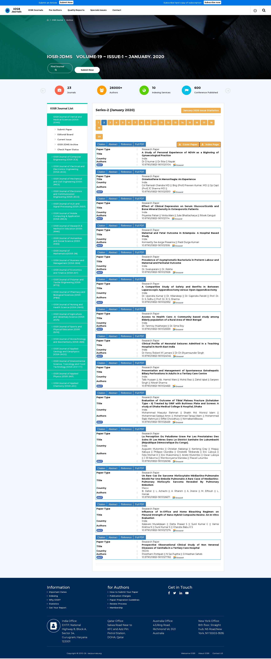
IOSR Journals (35, 10)
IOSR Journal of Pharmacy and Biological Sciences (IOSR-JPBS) (69, 295)
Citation (101, 144)
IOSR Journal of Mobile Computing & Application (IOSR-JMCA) (66, 216)
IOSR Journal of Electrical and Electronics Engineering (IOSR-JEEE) (68, 169)
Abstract (113, 144)
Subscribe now (212, 2)
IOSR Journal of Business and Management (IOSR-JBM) (68, 261)
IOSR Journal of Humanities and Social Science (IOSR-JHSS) (67, 241)
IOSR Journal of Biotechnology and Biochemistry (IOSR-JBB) (69, 340)
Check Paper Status (68, 149)
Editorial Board (65, 134)
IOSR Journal (57, 20)
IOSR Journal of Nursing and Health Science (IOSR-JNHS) (68, 306)
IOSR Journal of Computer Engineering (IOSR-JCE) (67, 158)
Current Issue (64, 139)
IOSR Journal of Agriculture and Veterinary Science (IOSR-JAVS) (69, 317)
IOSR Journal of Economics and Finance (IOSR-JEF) (67, 271)
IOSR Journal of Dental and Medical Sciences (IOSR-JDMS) (67, 119)
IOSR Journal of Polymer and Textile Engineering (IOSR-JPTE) (68, 282)
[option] (135, 2)
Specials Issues (98, 10)
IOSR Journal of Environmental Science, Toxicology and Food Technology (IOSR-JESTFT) (69, 364)
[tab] (158, 112)
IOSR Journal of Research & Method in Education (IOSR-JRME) (68, 229)
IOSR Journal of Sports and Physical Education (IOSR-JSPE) (67, 329)
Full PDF (139, 144)
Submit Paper (64, 129)
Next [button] (217, 91)
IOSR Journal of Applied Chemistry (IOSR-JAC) (65, 384)
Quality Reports (76, 10)
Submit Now (66, 2)
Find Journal (57, 66)
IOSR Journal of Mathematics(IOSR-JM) (65, 252)
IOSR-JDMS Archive (67, 144)
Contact (116, 10)
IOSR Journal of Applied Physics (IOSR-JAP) (65, 375)
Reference (126, 144)
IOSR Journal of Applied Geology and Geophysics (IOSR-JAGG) (66, 351)
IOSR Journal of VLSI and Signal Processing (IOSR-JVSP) (69, 205)
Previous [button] (54, 91)
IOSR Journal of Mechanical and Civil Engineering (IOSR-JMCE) (68, 181)
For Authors (55, 10)
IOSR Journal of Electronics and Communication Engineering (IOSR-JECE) (67, 194)
